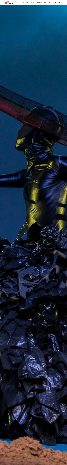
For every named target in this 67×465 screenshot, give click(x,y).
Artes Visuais (26, 2)
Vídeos (50, 2)
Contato (59, 2)
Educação (32, 2)
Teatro (45, 2)
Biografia (19, 2)
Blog (55, 2)
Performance (39, 2)
